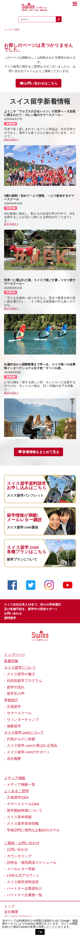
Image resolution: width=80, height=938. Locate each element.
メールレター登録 (21, 869)
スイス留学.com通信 (22, 527)
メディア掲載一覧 (21, 784)
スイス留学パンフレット (25, 495)
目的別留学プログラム (24, 680)
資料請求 (10, 617)
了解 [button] (40, 932)
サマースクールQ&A (23, 804)
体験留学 (14, 726)
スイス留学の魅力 (21, 674)
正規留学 (14, 706)
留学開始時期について (24, 810)
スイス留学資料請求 (23, 882)
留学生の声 (16, 693)
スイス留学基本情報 (23, 823)
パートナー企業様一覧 (24, 895)
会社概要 (14, 758)
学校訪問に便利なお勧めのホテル (33, 830)
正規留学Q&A (18, 797)
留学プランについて (22, 559)
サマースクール (19, 713)
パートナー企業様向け (24, 888)
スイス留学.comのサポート (28, 752)
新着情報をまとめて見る (41, 452)
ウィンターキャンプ (23, 719)
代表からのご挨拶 (21, 739)
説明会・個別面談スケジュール (31, 862)
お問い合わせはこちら (41, 83)
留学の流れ (16, 687)
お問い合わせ (13, 613)
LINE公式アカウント (23, 875)
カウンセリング (19, 856)
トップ (8, 29)
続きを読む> (11, 139)
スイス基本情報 (19, 817)
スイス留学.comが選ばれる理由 (32, 745)
